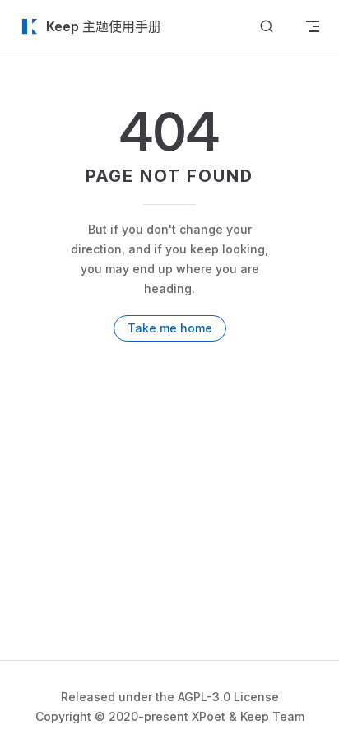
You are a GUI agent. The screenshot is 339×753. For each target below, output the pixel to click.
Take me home (170, 328)
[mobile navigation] (312, 26)
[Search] (266, 26)
